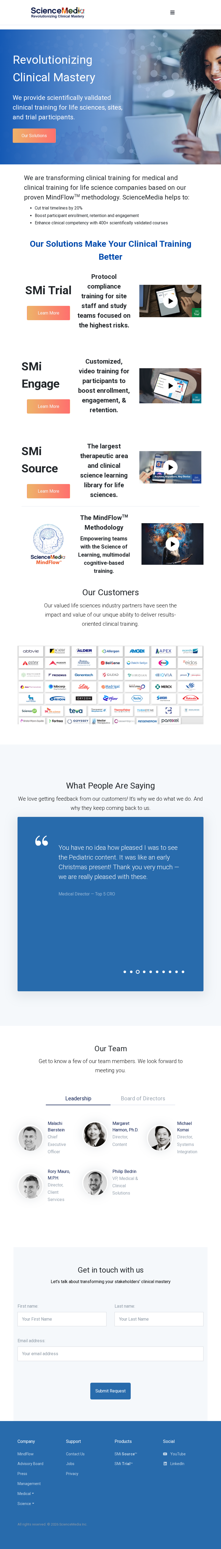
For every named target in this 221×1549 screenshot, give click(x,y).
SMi (126, 1454)
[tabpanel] (122, 870)
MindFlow (26, 1454)
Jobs (70, 1464)
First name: (28, 1306)
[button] (172, 12)
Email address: (31, 1340)
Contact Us (75, 1454)
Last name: (125, 1306)
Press (22, 1474)
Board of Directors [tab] (143, 1098)
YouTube (178, 1454)
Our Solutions (34, 135)
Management (29, 1484)
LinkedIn (177, 1464)
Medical (24, 1493)
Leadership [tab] (78, 1098)
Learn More (48, 313)
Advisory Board (30, 1464)
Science (24, 1503)
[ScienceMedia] (57, 12)
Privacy (72, 1474)
